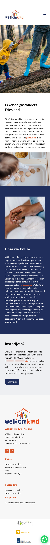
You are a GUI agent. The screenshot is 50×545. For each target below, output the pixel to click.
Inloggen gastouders (14, 490)
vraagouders (26, 285)
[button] (44, 539)
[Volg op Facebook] (7, 451)
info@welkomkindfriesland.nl (17, 443)
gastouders (31, 137)
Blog (7, 470)
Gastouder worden (13, 464)
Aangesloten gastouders (15, 467)
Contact (12, 381)
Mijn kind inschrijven (14, 473)
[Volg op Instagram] (12, 451)
